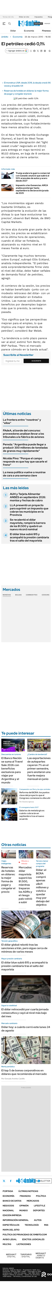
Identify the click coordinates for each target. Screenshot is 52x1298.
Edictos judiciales (33, 1239)
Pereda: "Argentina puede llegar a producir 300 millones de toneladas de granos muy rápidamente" (25, 448)
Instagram (17, 1181)
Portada (8, 1191)
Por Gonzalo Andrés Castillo (13, 1078)
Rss (46, 1225)
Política (41, 1196)
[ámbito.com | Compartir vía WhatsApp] (31, 50)
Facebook (10, 1181)
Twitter (4, 1181)
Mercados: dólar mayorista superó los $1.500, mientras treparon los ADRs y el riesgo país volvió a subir (25, 885)
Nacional (8, 1210)
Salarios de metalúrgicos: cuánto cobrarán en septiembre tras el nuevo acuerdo (32, 814)
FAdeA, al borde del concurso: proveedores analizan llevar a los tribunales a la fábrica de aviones (23, 434)
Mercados (33, 1200)
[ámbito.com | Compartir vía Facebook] (34, 50)
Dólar (13, 30)
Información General (16, 1220)
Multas (7, 1244)
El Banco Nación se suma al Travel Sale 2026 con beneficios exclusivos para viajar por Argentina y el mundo (12, 770)
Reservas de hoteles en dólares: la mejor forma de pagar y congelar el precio (26, 92)
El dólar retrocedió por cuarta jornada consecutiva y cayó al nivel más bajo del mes (25, 1013)
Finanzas (46, 30)
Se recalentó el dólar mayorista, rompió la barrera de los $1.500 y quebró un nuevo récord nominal (27, 524)
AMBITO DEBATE (41, 1255)
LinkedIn (24, 1181)
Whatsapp (39, 1181)
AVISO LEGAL (10, 1239)
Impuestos (38, 17)
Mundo (23, 1210)
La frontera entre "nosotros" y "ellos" (22, 421)
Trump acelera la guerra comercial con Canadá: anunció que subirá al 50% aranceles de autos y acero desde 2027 (33, 177)
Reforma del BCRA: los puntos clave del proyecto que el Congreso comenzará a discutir (35, 795)
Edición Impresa (12, 1215)
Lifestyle (39, 1205)
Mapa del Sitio (11, 1229)
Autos (37, 1220)
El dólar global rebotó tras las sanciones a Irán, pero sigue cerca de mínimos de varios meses (24, 948)
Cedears (45, 595)
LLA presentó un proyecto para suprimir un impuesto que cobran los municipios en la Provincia (29, 510)
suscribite (38, 23)
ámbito (4, 37)
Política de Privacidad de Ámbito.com (25, 1234)
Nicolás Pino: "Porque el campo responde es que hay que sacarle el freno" (25, 462)
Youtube (31, 1181)
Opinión (24, 1205)
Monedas (7, 595)
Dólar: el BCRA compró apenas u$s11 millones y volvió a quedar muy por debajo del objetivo (42, 887)
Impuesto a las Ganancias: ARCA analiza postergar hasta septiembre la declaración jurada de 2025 (32, 189)
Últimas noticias (28, 1191)
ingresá (47, 23)
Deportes (39, 1210)
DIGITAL (11, 1255)
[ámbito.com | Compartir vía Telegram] (45, 50)
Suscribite (36, 361)
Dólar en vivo (24, 17)
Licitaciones (24, 1244)
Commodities (31, 595)
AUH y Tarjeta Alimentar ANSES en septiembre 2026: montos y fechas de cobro (28, 497)
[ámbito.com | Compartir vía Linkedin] (41, 50)
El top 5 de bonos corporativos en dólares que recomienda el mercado (24, 1072)
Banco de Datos (12, 1200)
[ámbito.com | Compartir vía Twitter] (38, 50)
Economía (29, 30)
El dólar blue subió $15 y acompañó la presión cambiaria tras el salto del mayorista (29, 537)
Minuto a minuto (25, 862)
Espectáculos (11, 1225)
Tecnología (32, 1225)
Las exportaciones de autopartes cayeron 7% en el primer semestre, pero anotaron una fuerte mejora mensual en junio (39, 768)
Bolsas (18, 595)
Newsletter (43, 1181)
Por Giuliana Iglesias (26, 802)
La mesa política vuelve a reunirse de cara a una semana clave (24, 474)
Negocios (8, 1205)
